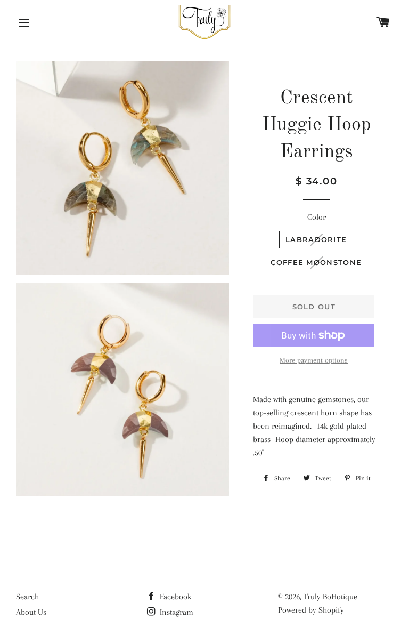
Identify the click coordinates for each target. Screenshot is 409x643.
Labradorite (316, 239)
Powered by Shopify (311, 610)
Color (316, 217)
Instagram (175, 612)
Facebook (174, 596)
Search (27, 596)
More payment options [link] (314, 360)
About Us (31, 612)
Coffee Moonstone (316, 262)
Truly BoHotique (330, 596)
